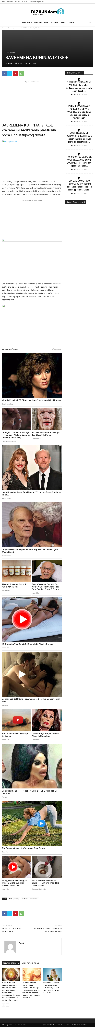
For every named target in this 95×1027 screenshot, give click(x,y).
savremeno (34, 899)
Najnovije (38, 22)
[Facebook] (4, 73)
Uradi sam (54, 22)
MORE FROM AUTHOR (30, 963)
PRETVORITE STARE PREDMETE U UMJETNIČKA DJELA (48, 930)
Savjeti (71, 22)
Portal (73, 94)
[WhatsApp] (21, 73)
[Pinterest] (15, 73)
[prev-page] (3, 1005)
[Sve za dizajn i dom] (47, 11)
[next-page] (7, 1005)
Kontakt (17, 2)
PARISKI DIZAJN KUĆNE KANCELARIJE (11, 930)
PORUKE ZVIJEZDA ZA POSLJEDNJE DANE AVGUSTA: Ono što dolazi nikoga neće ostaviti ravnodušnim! (79, 112)
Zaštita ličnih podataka (37, 2)
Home (4, 28)
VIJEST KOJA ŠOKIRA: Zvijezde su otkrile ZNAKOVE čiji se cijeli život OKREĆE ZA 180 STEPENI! (51, 988)
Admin (10, 63)
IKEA (10, 899)
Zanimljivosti (26, 22)
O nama (24, 2)
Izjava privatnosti (7, 2)
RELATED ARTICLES (11, 963)
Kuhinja (63, 22)
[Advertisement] (31, 100)
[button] (90, 22)
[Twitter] (9, 73)
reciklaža (25, 899)
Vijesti (46, 22)
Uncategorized (13, 28)
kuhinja (16, 899)
